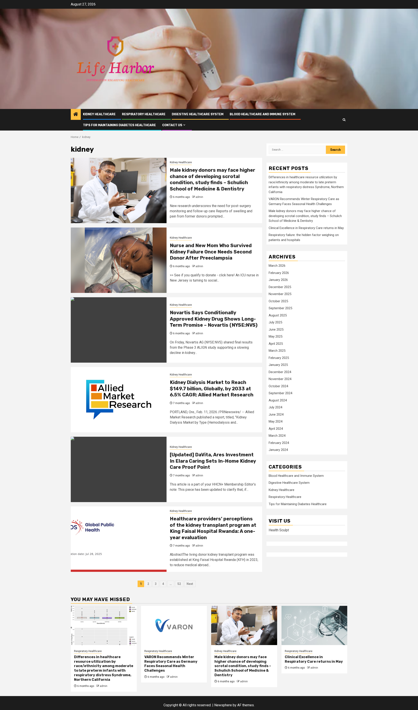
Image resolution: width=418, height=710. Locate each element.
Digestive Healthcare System (197, 114)
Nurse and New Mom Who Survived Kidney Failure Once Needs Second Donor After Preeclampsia (211, 252)
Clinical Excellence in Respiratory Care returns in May (306, 228)
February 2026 (279, 273)
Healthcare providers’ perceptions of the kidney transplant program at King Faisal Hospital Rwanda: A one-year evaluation (213, 528)
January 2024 (278, 450)
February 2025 (279, 358)
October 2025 (278, 301)
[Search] (344, 120)
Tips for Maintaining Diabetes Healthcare (119, 125)
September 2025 (280, 308)
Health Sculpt (279, 530)
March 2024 (277, 436)
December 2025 (280, 287)
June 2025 (276, 329)
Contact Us (172, 125)
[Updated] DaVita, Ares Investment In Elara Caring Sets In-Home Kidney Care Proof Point (213, 461)
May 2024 (275, 422)
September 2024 (280, 393)
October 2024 (278, 386)
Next (190, 584)
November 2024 (280, 379)
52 (179, 584)
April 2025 (276, 344)
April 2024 (276, 429)
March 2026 (277, 266)
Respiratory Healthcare (143, 114)
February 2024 (279, 443)
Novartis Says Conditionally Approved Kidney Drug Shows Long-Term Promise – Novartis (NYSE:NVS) (214, 319)
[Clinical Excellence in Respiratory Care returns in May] (314, 625)
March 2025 (277, 351)
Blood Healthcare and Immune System (262, 114)
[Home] (75, 115)
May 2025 (275, 337)
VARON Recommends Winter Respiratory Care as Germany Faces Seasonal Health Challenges (170, 664)
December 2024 (280, 372)
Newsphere (223, 705)
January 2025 (278, 365)
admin (199, 197)
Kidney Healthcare (99, 114)
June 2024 (276, 414)
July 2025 (275, 322)
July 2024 (275, 407)
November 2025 (280, 294)
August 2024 (278, 400)
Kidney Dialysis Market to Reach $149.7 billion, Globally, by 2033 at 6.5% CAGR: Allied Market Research (211, 388)
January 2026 (278, 280)
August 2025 (278, 315)
